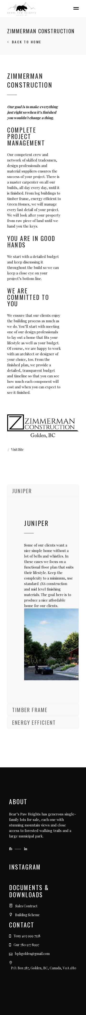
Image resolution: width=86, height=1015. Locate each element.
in (25, 848)
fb (11, 848)
